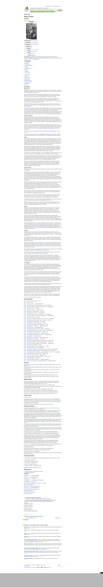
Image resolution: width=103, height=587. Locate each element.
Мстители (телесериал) (28, 543)
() (32, 334)
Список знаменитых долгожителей (30, 539)
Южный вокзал (57, 517)
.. (31, 55)
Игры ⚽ (52, 11)
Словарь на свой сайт (55, 6)
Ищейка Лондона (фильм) (29, 558)
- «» (29, 472)
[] (42, 309)
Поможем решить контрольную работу (35, 516)
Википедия (32, 11)
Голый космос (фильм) (28, 555)
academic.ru (26, 11)
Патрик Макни (26, 536)
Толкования (37, 11)
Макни (25, 530)
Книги (48, 11)
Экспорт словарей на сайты (28, 567)
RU (60, 6)
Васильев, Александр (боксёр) (31, 517)
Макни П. (25, 533)
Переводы (42, 11)
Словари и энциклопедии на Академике (39, 8)
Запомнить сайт (48, 6)
